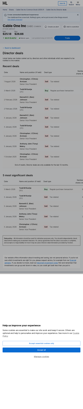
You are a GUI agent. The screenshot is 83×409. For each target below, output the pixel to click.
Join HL (62, 3)
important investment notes (47, 263)
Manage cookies (41, 356)
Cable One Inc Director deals (56, 10)
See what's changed (15, 20)
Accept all (41, 350)
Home (5, 10)
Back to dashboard (12, 48)
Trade (67, 38)
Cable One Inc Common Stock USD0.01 (30, 10)
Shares (11, 10)
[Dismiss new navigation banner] (78, 15)
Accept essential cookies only (41, 343)
